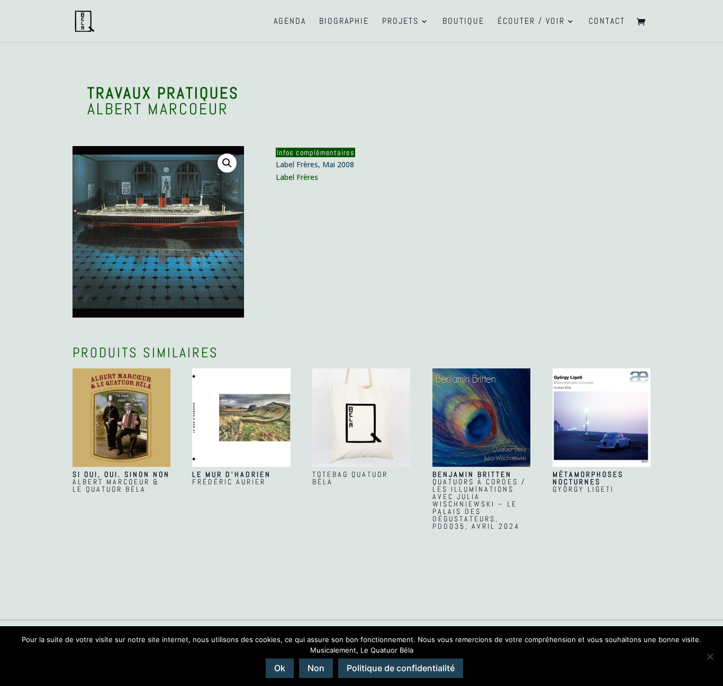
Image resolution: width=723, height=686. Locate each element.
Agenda (290, 21)
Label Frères (297, 177)
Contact (607, 21)
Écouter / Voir (531, 21)
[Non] (709, 656)
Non (316, 668)
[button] (227, 163)
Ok (279, 668)
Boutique (463, 21)
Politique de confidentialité (401, 668)
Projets (400, 21)
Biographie (344, 21)
